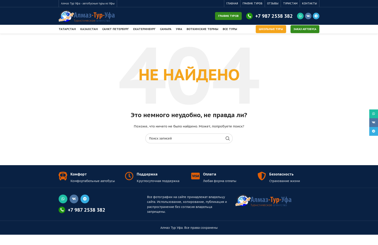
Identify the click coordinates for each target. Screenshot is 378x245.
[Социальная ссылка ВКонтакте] (308, 16)
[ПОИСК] (228, 138)
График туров (228, 16)
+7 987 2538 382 (274, 16)
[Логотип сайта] (87, 16)
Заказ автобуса (305, 29)
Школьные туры (271, 29)
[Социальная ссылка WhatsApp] (300, 16)
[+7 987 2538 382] (249, 16)
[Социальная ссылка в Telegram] (316, 16)
